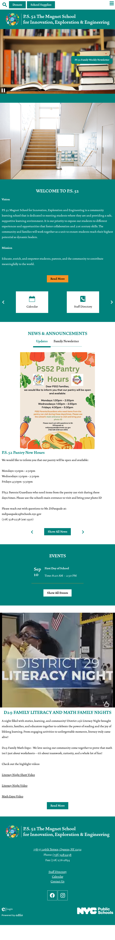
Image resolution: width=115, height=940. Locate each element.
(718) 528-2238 (62, 855)
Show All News (57, 531)
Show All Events (57, 593)
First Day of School (57, 568)
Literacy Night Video (14, 785)
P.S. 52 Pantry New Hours (23, 452)
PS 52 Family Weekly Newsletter (92, 59)
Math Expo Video (12, 796)
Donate (17, 5)
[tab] (42, 343)
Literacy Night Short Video (18, 775)
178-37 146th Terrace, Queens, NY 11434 (57, 849)
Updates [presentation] (42, 341)
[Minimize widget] (111, 57)
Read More (57, 279)
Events (57, 556)
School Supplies (41, 5)
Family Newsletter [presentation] (66, 341)
